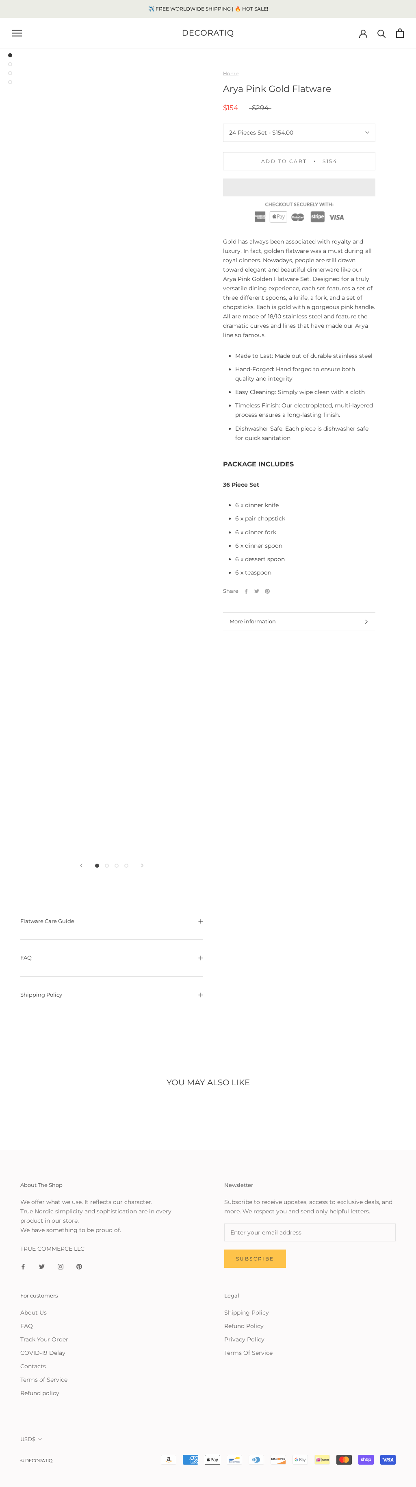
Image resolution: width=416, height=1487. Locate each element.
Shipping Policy (41, 994)
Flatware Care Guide (47, 921)
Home (230, 73)
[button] (299, 187)
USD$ (27, 1439)
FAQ (26, 957)
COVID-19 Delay (42, 1352)
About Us (33, 1312)
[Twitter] (256, 591)
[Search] (381, 33)
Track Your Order (44, 1339)
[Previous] (81, 865)
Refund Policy (244, 1326)
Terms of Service (43, 1379)
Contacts (33, 1366)
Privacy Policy (244, 1339)
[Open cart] (400, 33)
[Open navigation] (17, 33)
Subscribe (255, 1259)
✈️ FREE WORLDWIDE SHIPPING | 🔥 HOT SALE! (208, 9)
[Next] (142, 865)
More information (253, 621)
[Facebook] (246, 591)
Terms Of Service (248, 1352)
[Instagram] (60, 1266)
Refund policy (39, 1393)
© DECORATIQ (36, 1460)
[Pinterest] (267, 591)
